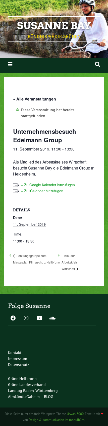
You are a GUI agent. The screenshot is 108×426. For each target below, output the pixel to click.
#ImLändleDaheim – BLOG (30, 396)
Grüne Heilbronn (22, 378)
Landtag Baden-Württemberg (33, 390)
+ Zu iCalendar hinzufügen (42, 190)
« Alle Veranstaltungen (34, 99)
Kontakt (14, 352)
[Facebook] (13, 318)
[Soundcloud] (52, 318)
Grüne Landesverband (27, 384)
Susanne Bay (54, 26)
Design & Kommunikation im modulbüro (56, 420)
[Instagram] (26, 318)
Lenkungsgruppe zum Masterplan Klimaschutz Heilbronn (36, 259)
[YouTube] (39, 318)
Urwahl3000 (75, 414)
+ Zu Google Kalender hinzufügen (48, 184)
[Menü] (10, 64)
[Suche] (97, 64)
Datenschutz (18, 364)
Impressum (17, 358)
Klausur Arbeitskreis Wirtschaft (70, 262)
